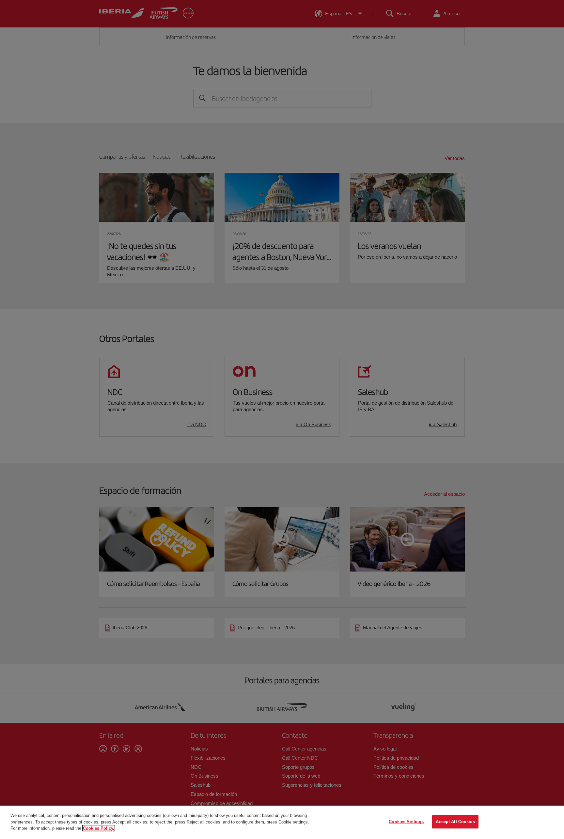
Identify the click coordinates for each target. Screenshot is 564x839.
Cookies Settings (406, 821)
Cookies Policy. (98, 828)
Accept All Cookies (455, 821)
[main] (282, 822)
